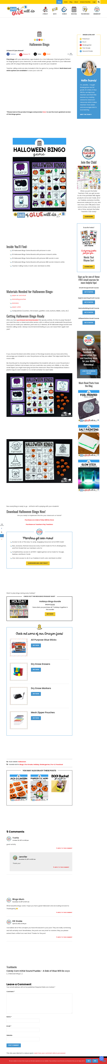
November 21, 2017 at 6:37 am (20, 902)
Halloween (22, 762)
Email (9, 1026)
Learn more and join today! (38, 563)
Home (65, 2)
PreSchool (84, 39)
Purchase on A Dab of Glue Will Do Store (39, 520)
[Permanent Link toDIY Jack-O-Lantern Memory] (18, 788)
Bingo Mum (18, 899)
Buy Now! (50, 614)
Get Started (88, 292)
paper (14, 295)
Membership (96, 14)
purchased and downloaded (27, 320)
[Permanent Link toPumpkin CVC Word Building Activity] (39, 788)
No (95, 1061)
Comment (11, 991)
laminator (15, 303)
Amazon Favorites (85, 2)
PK (37, 40)
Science (64, 14)
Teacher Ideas (85, 14)
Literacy (45, 14)
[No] (104, 1061)
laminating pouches (19, 299)
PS (35, 40)
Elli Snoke (17, 921)
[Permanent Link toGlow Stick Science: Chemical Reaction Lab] (88, 475)
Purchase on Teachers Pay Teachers (39, 524)
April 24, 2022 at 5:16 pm (19, 923)
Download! (89, 267)
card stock (22, 295)
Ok (89, 1061)
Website (9, 1035)
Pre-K (53, 764)
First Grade (28, 764)
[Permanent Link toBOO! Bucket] (60, 788)
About (76, 2)
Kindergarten (45, 764)
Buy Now (36, 645)
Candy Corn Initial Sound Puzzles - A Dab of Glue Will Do (35, 971)
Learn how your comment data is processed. (49, 1053)
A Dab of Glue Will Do (21, 10)
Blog (71, 2)
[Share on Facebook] (1, 528)
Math (54, 14)
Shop (59, 2)
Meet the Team (85, 114)
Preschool (59, 764)
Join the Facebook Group (88, 372)
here (44, 112)
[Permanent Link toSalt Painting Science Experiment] (88, 441)
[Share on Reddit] (1, 539)
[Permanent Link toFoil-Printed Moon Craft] (88, 406)
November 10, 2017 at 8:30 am (27, 859)
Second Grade (86, 51)
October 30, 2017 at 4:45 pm (20, 840)
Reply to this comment (65, 848)
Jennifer (23, 856)
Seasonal (74, 14)
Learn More (89, 217)
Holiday (36, 764)
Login (94, 2)
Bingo (22, 764)
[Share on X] (1, 532)
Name (9, 1017)
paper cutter (16, 307)
